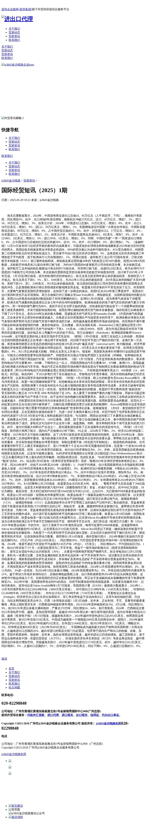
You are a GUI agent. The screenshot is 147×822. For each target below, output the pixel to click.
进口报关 (67, 714)
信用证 (94, 714)
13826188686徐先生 (39, 760)
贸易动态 (14, 32)
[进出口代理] (17, 19)
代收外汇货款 (35, 714)
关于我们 (14, 28)
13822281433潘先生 (39, 767)
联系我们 (14, 40)
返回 (4, 658)
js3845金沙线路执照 (108, 723)
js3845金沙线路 (10, 180)
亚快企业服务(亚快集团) (16, 9)
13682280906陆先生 (39, 773)
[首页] (17, 64)
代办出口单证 (110, 714)
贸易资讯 (14, 36)
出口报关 (81, 714)
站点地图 (14, 687)
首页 (11, 668)
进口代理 (53, 714)
